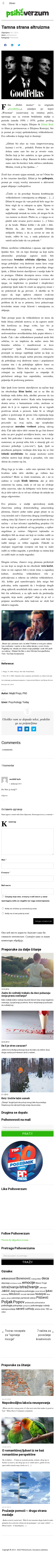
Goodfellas (14, 108)
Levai (37, 1291)
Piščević (42, 1297)
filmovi (38, 1283)
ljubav (49, 1291)
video (3, 1312)
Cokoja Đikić (36, 1279)
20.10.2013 (6, 1507)
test (51, 1309)
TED (47, 1309)
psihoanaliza (40, 1303)
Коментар (12, 821)
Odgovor (4, 795)
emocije (28, 1282)
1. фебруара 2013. (15, 784)
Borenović (23, 1278)
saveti (20, 1308)
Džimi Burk (47, 124)
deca (45, 1278)
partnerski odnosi (28, 1298)
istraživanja (10, 1287)
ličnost (42, 1291)
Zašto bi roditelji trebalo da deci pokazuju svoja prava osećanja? (25, 994)
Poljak (7, 1301)
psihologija (6, 1305)
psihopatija (17, 1305)
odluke (8, 1298)
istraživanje (29, 1287)
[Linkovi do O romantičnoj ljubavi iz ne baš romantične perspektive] (27, 1443)
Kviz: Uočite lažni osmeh (15, 1098)
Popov (18, 1302)
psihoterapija (36, 1305)
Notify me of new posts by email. (17, 913)
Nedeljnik (40, 1294)
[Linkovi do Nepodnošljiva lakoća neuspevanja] (27, 1395)
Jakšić (5, 1291)
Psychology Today (19, 702)
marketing (4, 1294)
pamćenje (16, 1298)
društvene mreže (16, 1283)
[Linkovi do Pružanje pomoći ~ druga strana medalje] (25, 1503)
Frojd (44, 1283)
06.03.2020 (6, 1399)
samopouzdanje (8, 1309)
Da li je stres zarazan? (14, 1045)
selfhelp (29, 1309)
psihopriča (26, 1306)
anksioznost (8, 1278)
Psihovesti (14, 38)
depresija (5, 1283)
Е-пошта (5, 872)
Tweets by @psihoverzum (14, 1240)
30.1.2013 (14, 33)
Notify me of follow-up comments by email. (21, 908)
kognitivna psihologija (25, 1291)
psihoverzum (11, 35)
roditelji (46, 1305)
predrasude (29, 1303)
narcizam (31, 1294)
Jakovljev (43, 1288)
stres (42, 1309)
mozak (23, 1294)
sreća (37, 1309)
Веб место (6, 885)
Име (3, 859)
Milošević (14, 1294)
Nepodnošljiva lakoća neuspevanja (26, 1403)
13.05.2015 (6, 1447)
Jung (12, 1291)
